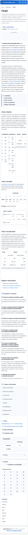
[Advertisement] (14, 36)
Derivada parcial (7, 410)
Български (5, 501)
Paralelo (5, 403)
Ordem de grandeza (8, 387)
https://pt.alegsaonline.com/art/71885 (13, 426)
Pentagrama (6, 414)
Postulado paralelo (7, 399)
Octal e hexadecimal (9, 102)
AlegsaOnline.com (6, 423)
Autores (8, 530)
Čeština (4, 504)
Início (2, 7)
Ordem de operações (8, 391)
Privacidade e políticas (16, 530)
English (4, 521)
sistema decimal (7, 184)
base (16, 45)
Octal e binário (8, 98)
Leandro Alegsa (10, 27)
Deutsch (4, 513)
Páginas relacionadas (9, 104)
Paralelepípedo (6, 406)
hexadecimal (16, 50)
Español (4, 515)
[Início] (19, 2)
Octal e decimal (8, 100)
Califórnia (11, 83)
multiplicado (17, 186)
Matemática (8, 7)
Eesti (3, 518)
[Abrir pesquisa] (22, 2)
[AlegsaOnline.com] (9, 2)
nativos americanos (15, 81)
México (5, 85)
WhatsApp (19, 442)
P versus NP (6, 395)
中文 (3, 510)
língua (3, 83)
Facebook (8, 445)
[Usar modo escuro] (25, 2)
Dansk (3, 507)
